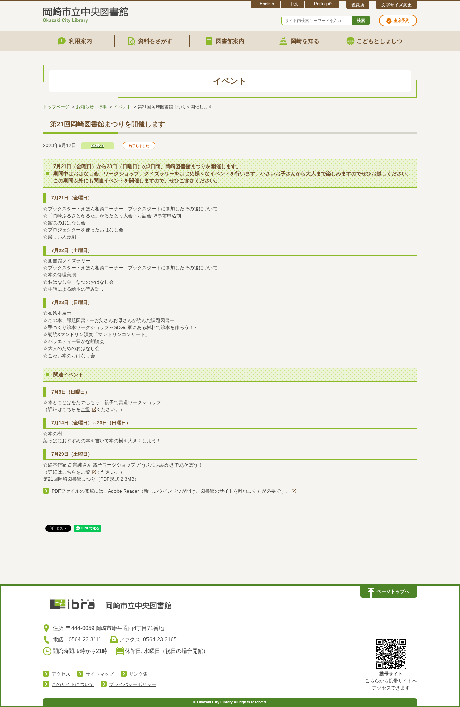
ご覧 (85, 409)
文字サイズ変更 (396, 4)
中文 (294, 3)
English (267, 3)
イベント (122, 106)
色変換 (357, 4)
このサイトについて (73, 684)
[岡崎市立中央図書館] (85, 13)
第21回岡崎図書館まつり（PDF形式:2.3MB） (91, 479)
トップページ (56, 106)
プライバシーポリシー (132, 684)
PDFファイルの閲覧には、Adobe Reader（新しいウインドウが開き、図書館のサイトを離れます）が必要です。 (171, 491)
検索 (361, 20)
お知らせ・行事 (91, 106)
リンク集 (138, 674)
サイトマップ (100, 674)
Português (324, 3)
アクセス (61, 674)
